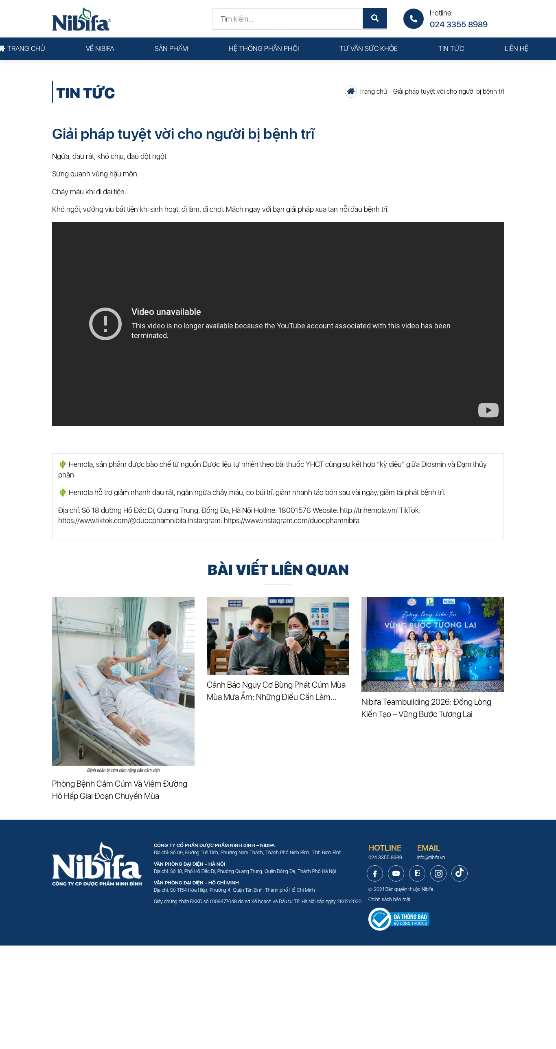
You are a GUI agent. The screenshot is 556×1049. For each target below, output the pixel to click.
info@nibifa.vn (431, 857)
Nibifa (427, 889)
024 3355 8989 (459, 24)
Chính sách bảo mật (389, 899)
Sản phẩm (171, 48)
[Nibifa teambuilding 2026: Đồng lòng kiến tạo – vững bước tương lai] (432, 644)
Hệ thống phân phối (264, 48)
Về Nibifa (100, 48)
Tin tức (451, 48)
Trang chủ (26, 48)
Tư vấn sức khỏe (368, 48)
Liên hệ (516, 48)
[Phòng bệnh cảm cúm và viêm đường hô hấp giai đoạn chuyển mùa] (123, 685)
